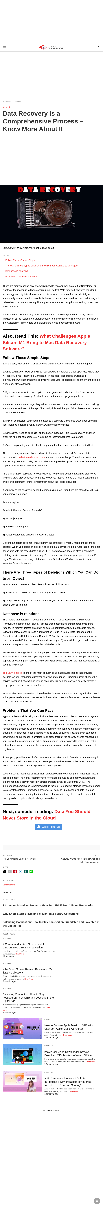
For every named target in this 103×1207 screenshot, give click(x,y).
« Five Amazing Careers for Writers (19, 859)
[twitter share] (4, 871)
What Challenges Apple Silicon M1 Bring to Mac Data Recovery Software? (46, 342)
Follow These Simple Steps (20, 260)
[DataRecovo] (51, 47)
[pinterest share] (15, 871)
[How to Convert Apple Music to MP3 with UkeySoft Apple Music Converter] (22, 1028)
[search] (98, 47)
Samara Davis (9, 885)
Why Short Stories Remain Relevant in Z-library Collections (41, 913)
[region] (51, 21)
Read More (19, 954)
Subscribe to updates (51, 827)
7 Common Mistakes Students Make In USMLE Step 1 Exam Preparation (48, 905)
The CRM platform (12, 673)
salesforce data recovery (32, 457)
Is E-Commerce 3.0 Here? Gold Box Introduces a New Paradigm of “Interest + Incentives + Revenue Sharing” (69, 1082)
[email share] (10, 871)
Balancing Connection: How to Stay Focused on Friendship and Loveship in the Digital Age (28, 997)
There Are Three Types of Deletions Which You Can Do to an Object (41, 265)
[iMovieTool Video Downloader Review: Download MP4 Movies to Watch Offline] (22, 1054)
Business (48, 1072)
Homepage (7, 101)
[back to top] (97, 1201)
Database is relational (17, 271)
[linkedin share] (20, 871)
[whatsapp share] (26, 871)
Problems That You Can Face (21, 276)
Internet (18, 101)
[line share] (31, 871)
